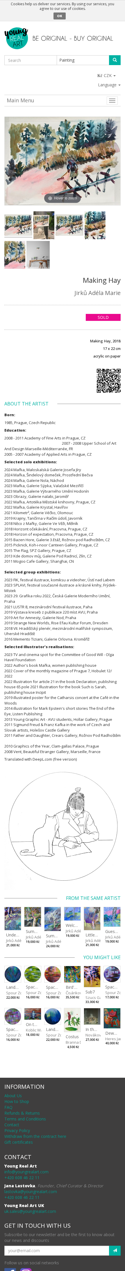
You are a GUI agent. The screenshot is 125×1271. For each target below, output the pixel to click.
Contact (11, 1124)
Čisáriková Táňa (80, 992)
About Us (13, 1095)
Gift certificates (18, 1142)
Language (108, 84)
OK (59, 16)
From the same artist (93, 898)
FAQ (8, 1107)
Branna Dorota (79, 1042)
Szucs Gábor (96, 997)
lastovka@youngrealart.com (30, 1191)
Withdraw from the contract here (35, 1136)
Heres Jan (113, 1038)
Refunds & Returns (22, 1113)
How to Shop (16, 1101)
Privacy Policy (17, 1130)
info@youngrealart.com (26, 1172)
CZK (108, 75)
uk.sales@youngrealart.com (30, 1211)
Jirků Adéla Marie (97, 293)
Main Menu (20, 100)
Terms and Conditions (25, 1119)
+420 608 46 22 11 (22, 1177)
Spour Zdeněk (18, 992)
